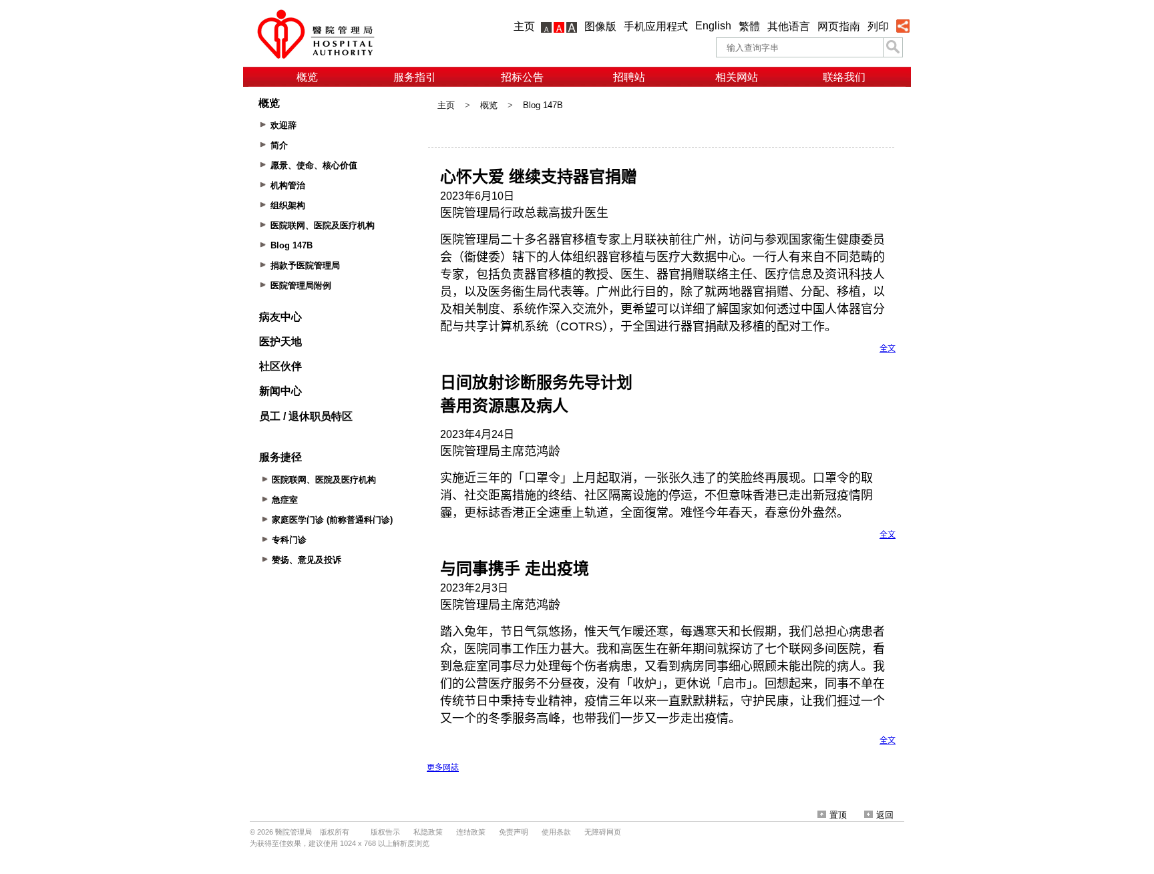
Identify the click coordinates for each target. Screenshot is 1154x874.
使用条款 (556, 832)
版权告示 (385, 832)
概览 (307, 77)
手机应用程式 (656, 26)
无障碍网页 (602, 832)
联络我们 (844, 77)
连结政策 (471, 832)
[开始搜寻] (893, 47)
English (713, 25)
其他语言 (788, 26)
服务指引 (414, 77)
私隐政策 (428, 832)
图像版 (600, 26)
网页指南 (838, 26)
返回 (885, 815)
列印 (878, 26)
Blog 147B (543, 105)
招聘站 (629, 77)
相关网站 (736, 77)
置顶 (838, 815)
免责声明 (513, 832)
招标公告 (522, 77)
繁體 (749, 26)
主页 (524, 26)
